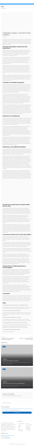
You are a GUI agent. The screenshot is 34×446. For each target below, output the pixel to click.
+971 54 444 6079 (6, 436)
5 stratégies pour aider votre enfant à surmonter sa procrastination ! (8, 338)
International (20, 429)
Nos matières (28, 430)
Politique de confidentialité (28, 428)
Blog (19, 427)
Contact (27, 423)
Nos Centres (28, 426)
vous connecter (9, 395)
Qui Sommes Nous (21, 423)
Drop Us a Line (17, 412)
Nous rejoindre (20, 430)
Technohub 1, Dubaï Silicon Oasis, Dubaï (7, 435)
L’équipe (19, 426)
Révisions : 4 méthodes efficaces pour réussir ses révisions (26, 338)
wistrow (5, 36)
